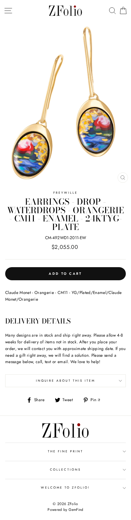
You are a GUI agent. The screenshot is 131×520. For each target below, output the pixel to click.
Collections (65, 469)
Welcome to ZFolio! (65, 487)
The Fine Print (65, 451)
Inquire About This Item (65, 380)
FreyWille (65, 192)
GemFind (76, 509)
